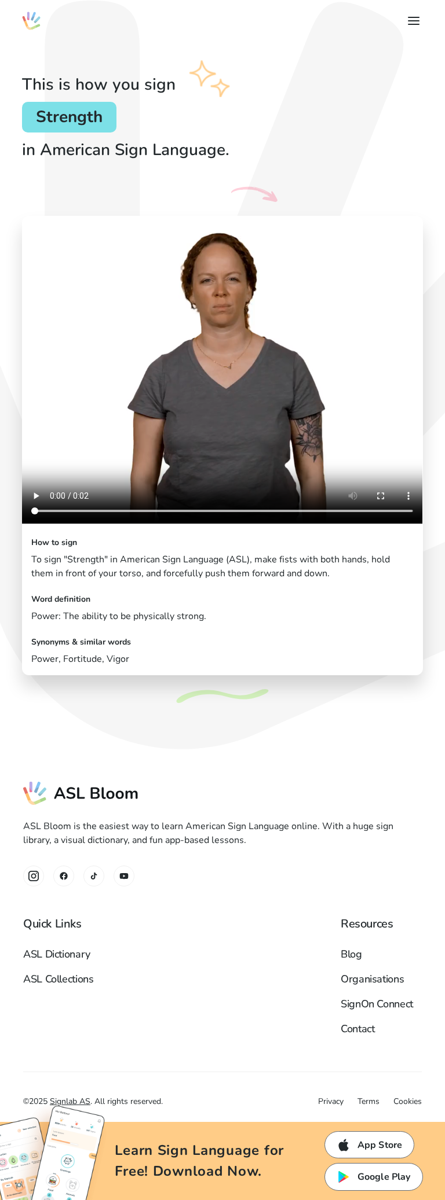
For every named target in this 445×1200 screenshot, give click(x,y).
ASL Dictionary (56, 954)
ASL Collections (58, 979)
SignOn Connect (377, 1004)
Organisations (372, 979)
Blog (351, 954)
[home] (31, 21)
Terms (369, 1101)
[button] (411, 21)
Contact (357, 1029)
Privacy (331, 1101)
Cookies (407, 1101)
